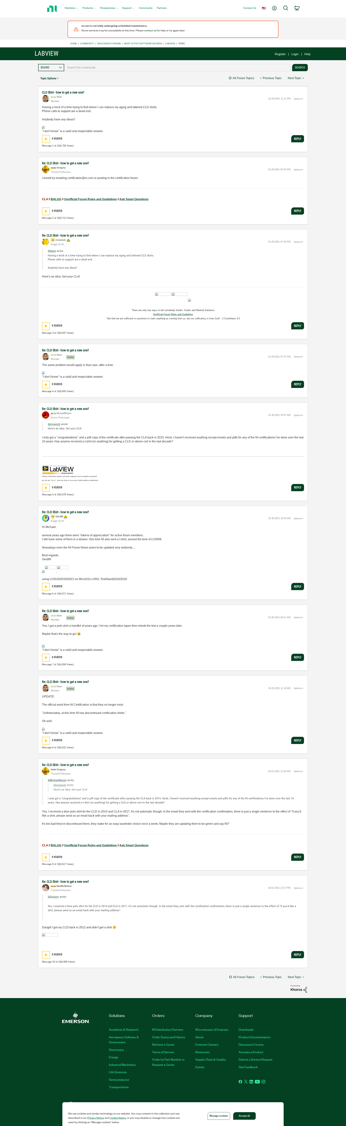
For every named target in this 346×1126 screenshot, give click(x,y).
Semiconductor (119, 1079)
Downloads (246, 1029)
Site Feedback (248, 1067)
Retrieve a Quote (163, 1044)
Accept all (244, 1115)
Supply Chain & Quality (210, 1059)
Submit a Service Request (255, 1059)
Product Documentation (254, 1037)
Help (307, 54)
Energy (113, 1057)
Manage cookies (219, 1115)
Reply (297, 139)
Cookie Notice (118, 1118)
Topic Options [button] (48, 78)
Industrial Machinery (122, 1065)
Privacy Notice (95, 1118)
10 (53, 961)
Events (199, 1067)
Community (87, 43)
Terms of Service (163, 1052)
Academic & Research (123, 1029)
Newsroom (202, 1052)
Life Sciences (118, 1072)
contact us (150, 30)
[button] (46, 139)
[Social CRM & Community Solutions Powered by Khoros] (299, 988)
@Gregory (53, 896)
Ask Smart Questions (133, 199)
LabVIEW (170, 43)
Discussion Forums (109, 43)
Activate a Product (251, 1052)
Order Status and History (168, 1037)
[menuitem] (71, 9)
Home (73, 43)
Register (280, 54)
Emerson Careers (206, 1044)
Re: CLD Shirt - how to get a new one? (65, 163)
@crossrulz (54, 424)
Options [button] (297, 99)
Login (295, 54)
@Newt (52, 251)
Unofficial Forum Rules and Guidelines (90, 199)
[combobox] (177, 67)
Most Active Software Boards (143, 43)
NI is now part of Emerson (211, 1029)
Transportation (119, 1087)
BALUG (56, 199)
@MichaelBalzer (57, 780)
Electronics (116, 1050)
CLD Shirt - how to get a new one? (63, 92)
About (199, 1037)
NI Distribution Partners (167, 1029)
